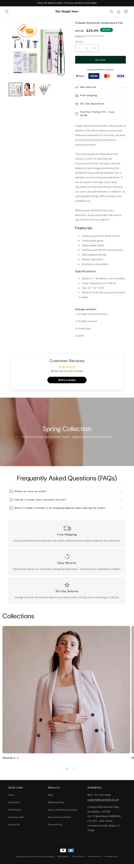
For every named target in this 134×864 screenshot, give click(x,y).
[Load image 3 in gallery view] (44, 89)
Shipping (79, 36)
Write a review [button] (66, 380)
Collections (14, 802)
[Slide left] (59, 768)
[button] (6, 11)
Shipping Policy (56, 802)
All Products (14, 809)
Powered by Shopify (46, 856)
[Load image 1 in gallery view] (15, 89)
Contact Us (14, 824)
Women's (8, 758)
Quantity (79, 41)
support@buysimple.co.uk (103, 799)
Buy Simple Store (30, 856)
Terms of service (94, 856)
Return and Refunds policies (63, 809)
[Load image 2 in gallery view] (30, 89)
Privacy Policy (55, 824)
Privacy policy (78, 856)
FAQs (50, 794)
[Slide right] (74, 768)
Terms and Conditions (59, 817)
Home (11, 794)
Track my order (16, 817)
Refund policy (63, 856)
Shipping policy (111, 856)
